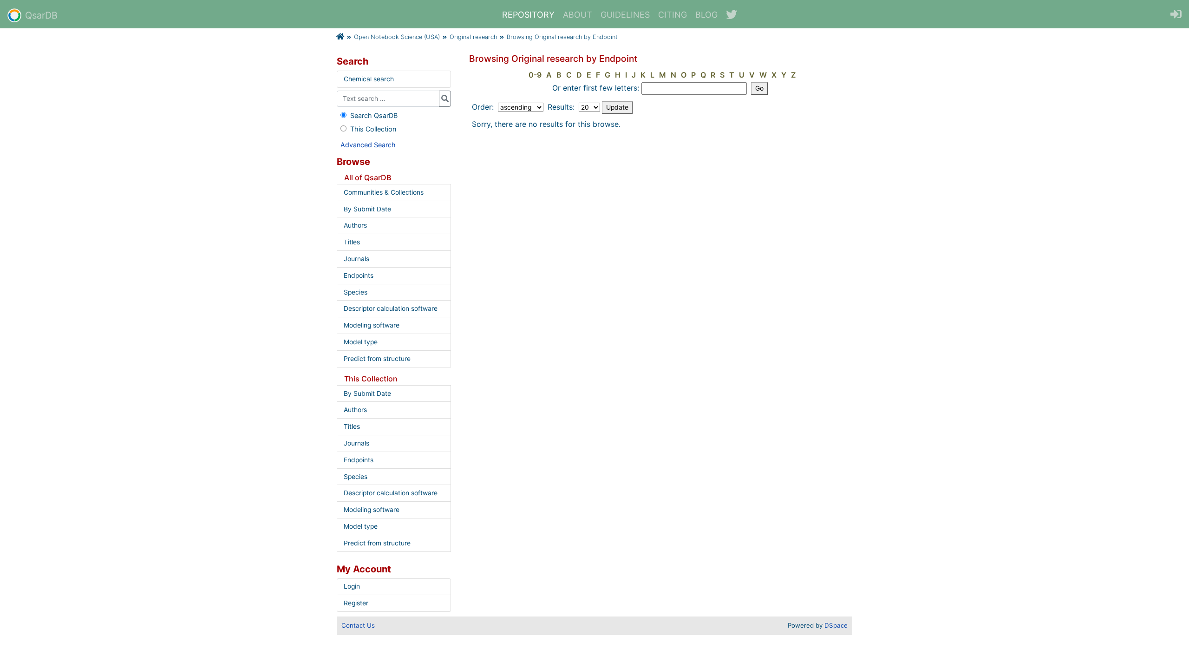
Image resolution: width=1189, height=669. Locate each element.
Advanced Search (368, 145)
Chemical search (369, 79)
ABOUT (577, 15)
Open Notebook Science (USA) (397, 36)
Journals (356, 258)
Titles (352, 242)
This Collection (373, 129)
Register (356, 603)
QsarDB (41, 15)
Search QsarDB (374, 115)
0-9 (535, 74)
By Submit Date (367, 209)
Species (355, 292)
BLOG (706, 15)
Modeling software (371, 325)
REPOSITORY (528, 15)
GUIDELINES (625, 15)
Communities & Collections (384, 192)
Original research (473, 36)
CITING (672, 15)
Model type (361, 342)
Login (352, 586)
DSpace (836, 625)
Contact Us (358, 625)
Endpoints (358, 275)
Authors (355, 225)
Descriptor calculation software (391, 308)
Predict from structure (377, 358)
